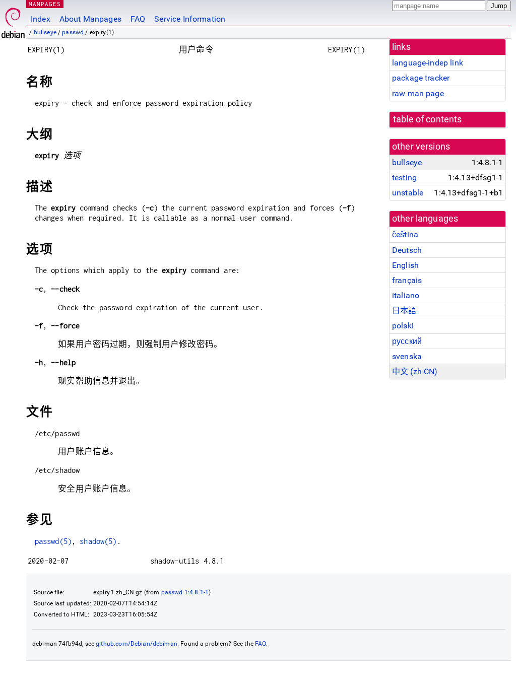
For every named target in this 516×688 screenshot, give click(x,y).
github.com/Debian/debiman (136, 643)
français (407, 280)
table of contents (427, 119)
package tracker (420, 78)
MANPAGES (45, 4)
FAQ (138, 19)
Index (40, 19)
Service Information (189, 19)
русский (407, 341)
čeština (405, 234)
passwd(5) (53, 541)
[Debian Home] (13, 20)
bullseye (45, 32)
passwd (73, 32)
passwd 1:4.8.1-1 (185, 592)
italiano (405, 295)
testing (404, 177)
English (405, 265)
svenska (407, 356)
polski (403, 325)
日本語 (404, 310)
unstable (407, 192)
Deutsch (407, 250)
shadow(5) (98, 541)
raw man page (418, 93)
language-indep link (427, 62)
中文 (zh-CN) (415, 371)
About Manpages (90, 19)
